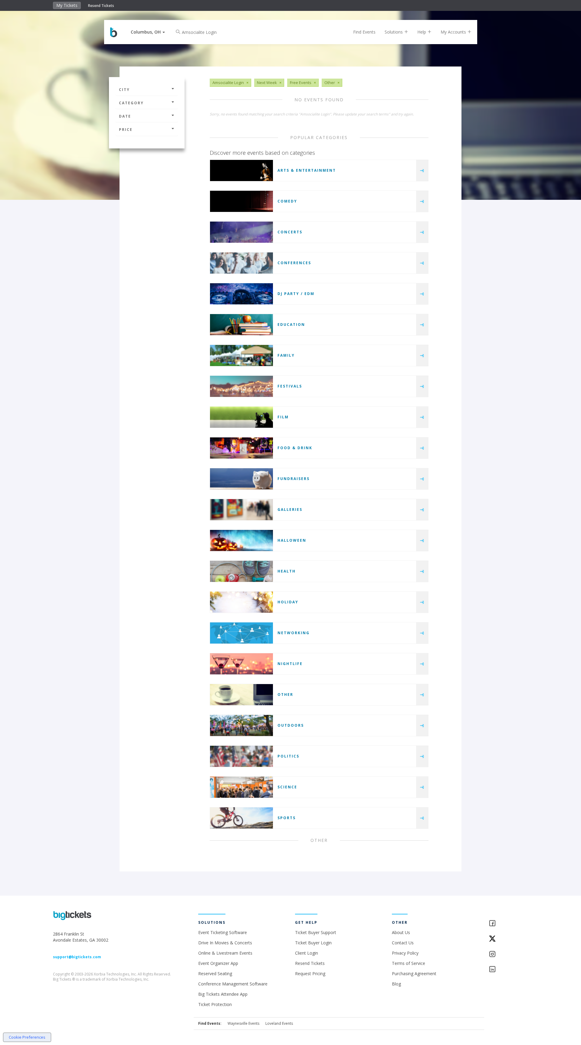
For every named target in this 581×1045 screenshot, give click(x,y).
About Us (401, 932)
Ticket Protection (215, 1004)
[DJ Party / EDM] (241, 293)
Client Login (306, 953)
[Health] (241, 571)
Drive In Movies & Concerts (225, 943)
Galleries (289, 509)
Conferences (294, 262)
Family (286, 355)
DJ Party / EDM (295, 293)
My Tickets (66, 5)
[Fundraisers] (241, 478)
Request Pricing (310, 973)
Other (285, 694)
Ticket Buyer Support (315, 932)
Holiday (287, 602)
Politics (288, 756)
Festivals (289, 386)
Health (286, 571)
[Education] (241, 324)
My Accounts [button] (454, 32)
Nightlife (290, 663)
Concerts (289, 232)
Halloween (291, 540)
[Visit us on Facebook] (508, 923)
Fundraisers (293, 478)
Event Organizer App (218, 963)
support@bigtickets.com (77, 956)
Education (291, 324)
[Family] (241, 355)
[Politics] (241, 756)
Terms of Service (408, 963)
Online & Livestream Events (225, 953)
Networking (293, 632)
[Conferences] (241, 263)
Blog (396, 984)
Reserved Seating (215, 973)
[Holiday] (241, 602)
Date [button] (125, 116)
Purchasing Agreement (414, 973)
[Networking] (241, 633)
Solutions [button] (394, 32)
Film (283, 417)
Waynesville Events (243, 1023)
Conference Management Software (233, 984)
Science (287, 787)
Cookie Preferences (27, 1037)
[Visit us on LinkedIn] (508, 969)
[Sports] (241, 818)
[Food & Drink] (241, 448)
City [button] (124, 89)
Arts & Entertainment (306, 170)
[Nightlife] (241, 663)
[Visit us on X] (508, 939)
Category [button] (131, 102)
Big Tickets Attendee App (223, 994)
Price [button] (126, 129)
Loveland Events (279, 1023)
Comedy (287, 201)
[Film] (241, 417)
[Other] (241, 694)
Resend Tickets (101, 5)
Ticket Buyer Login (313, 943)
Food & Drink (294, 447)
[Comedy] (241, 201)
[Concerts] (241, 232)
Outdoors (290, 725)
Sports (286, 817)
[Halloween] (241, 540)
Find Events (364, 32)
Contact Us (403, 943)
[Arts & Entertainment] (241, 170)
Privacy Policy (405, 953)
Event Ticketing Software (222, 932)
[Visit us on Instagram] (508, 954)
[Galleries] (241, 509)
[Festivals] (241, 386)
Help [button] (422, 32)
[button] (148, 32)
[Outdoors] (241, 725)
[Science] (241, 787)
